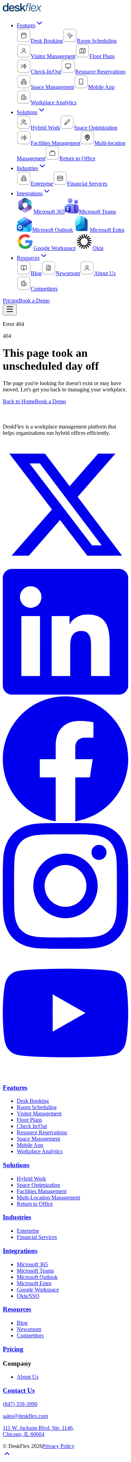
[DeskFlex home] (24, 10)
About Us (27, 1377)
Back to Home (19, 401)
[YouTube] (65, 1074)
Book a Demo (34, 301)
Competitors (30, 1335)
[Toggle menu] (10, 309)
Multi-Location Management (48, 1197)
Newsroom (29, 1329)
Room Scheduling (37, 1107)
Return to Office (35, 1204)
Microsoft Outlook (37, 1277)
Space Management (38, 1139)
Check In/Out (32, 1126)
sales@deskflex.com (25, 1416)
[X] (65, 566)
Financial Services (37, 1237)
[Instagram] (65, 947)
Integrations (30, 193)
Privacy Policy (58, 1446)
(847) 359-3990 (20, 1404)
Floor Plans (29, 1120)
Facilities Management (41, 1191)
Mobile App (30, 1145)
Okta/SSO (28, 1296)
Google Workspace (38, 1290)
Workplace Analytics (40, 1151)
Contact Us (19, 1390)
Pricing (11, 301)
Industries (27, 168)
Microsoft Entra (34, 1283)
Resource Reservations (42, 1132)
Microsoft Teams (35, 1271)
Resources (28, 258)
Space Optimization (38, 1185)
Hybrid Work (31, 1179)
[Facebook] (65, 820)
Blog (22, 1323)
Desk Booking (33, 1101)
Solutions (27, 112)
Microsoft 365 (32, 1264)
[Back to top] (7, 1456)
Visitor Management (39, 1113)
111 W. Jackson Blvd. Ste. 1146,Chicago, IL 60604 (38, 1431)
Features (26, 25)
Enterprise (28, 1231)
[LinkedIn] (65, 693)
